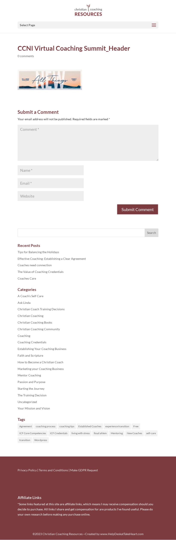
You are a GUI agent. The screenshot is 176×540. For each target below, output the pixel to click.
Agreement (25, 426)
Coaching (24, 336)
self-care (151, 433)
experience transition (117, 426)
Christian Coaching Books (35, 322)
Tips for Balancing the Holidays (38, 252)
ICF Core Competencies (32, 433)
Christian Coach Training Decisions (41, 309)
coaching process (45, 426)
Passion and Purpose (31, 382)
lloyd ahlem (100, 433)
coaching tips (66, 426)
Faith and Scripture (30, 355)
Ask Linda (24, 302)
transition (24, 440)
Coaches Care (27, 278)
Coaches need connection (35, 265)
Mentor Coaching (29, 375)
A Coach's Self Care (30, 296)
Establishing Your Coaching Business (42, 349)
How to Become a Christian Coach (40, 362)
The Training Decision (32, 395)
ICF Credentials (58, 433)
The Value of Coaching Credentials (41, 272)
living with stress (80, 433)
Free (135, 426)
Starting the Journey (31, 388)
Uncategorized (27, 402)
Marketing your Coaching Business (41, 369)
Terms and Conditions (53, 470)
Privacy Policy (27, 470)
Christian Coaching (30, 316)
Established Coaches (89, 426)
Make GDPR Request (84, 470)
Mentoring (117, 433)
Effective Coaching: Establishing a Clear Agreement (52, 258)
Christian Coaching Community (39, 329)
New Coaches (134, 433)
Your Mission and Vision (34, 408)
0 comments (26, 56)
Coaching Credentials (32, 342)
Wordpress (40, 440)
